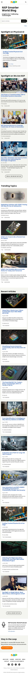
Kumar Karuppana (6, 136)
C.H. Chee (11, 64)
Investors (18, 659)
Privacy (5, 668)
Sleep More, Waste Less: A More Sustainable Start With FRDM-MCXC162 (12, 311)
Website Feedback (14, 669)
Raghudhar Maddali (6, 169)
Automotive (7, 217)
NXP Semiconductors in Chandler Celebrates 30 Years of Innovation (12, 126)
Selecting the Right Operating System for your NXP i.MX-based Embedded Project (13, 559)
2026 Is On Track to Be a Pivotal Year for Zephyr (13, 237)
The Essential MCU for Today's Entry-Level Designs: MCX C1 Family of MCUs (12, 383)
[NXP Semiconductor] (14, 2)
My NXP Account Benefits (17, 661)
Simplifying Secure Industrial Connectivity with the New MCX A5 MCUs (13, 347)
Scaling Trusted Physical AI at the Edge (13, 52)
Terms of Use (9, 668)
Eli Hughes (4, 103)
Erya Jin (5, 359)
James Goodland (7, 429)
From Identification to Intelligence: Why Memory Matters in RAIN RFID (13, 419)
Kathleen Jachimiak (6, 247)
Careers (12, 659)
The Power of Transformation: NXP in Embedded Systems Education (13, 95)
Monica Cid (6, 323)
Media (23, 659)
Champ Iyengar (7, 464)
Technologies (7, 249)
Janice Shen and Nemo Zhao (10, 604)
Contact (6, 661)
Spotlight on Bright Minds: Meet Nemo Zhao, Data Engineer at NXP (13, 593)
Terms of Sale (16, 668)
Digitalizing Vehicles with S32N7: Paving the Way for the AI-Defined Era (14, 205)
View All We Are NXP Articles (13, 176)
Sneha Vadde (5, 280)
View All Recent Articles (13, 613)
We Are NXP (7, 105)
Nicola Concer (5, 215)
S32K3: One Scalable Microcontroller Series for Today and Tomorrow (13, 270)
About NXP (5, 659)
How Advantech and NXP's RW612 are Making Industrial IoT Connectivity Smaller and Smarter (13, 488)
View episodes (11, 631)
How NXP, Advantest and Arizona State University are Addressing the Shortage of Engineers (14, 159)
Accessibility (21, 668)
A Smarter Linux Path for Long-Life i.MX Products (13, 453)
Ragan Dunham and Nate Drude (11, 569)
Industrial (7, 325)
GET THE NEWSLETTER (7, 647)
